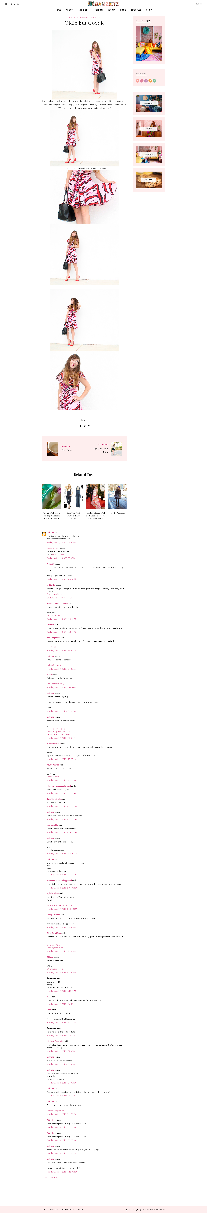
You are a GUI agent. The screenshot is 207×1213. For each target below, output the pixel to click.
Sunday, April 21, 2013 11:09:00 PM (61, 579)
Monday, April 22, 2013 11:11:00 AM (62, 874)
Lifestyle (136, 10)
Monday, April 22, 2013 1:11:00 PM (61, 951)
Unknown (50, 532)
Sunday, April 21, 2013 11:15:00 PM (61, 597)
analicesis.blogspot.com (56, 1110)
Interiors (83, 10)
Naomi (50, 674)
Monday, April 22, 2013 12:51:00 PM (62, 909)
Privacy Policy (68, 1210)
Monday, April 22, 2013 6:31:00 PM (61, 1082)
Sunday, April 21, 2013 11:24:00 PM (61, 619)
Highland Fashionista (55, 1041)
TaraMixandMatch (54, 799)
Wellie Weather (118, 513)
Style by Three (53, 893)
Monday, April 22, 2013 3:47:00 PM (61, 1022)
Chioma (50, 957)
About (69, 10)
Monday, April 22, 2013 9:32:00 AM (61, 793)
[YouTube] (154, 81)
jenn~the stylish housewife (57, 603)
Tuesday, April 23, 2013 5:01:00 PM (61, 1153)
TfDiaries (150, 1210)
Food (123, 10)
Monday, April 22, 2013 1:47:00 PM (61, 972)
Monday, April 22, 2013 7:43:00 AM (61, 738)
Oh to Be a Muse (54, 933)
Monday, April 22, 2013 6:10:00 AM (61, 711)
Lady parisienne (53, 914)
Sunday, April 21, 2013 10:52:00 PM (61, 542)
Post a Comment (51, 1177)
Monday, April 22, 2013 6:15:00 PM (61, 1064)
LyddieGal (51, 585)
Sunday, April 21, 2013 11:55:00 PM (61, 632)
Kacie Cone (51, 1119)
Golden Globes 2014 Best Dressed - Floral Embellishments (95, 516)
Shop (149, 10)
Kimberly (50, 563)
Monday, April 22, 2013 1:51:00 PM (61, 991)
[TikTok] (150, 81)
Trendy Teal (51, 646)
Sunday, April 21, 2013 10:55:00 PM (61, 558)
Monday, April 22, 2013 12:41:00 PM (62, 887)
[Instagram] (141, 81)
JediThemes (162, 1210)
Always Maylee (53, 764)
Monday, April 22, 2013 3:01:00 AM (61, 669)
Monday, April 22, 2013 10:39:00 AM (62, 832)
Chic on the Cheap (54, 594)
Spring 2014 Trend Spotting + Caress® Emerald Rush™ (51, 516)
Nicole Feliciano (54, 743)
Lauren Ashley (53, 825)
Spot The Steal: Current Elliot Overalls (73, 516)
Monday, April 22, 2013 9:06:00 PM (61, 1095)
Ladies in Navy (53, 548)
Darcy (49, 1009)
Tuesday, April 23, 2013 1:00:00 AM (61, 1127)
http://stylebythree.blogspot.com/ (60, 905)
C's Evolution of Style (55, 968)
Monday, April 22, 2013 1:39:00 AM (61, 650)
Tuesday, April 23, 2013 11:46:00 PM (62, 1171)
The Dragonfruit (53, 637)
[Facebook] (137, 81)
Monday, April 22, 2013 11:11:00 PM (61, 1114)
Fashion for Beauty (54, 665)
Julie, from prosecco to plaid (59, 786)
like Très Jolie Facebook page (59, 734)
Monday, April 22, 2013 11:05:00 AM (62, 853)
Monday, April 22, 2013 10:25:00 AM (62, 819)
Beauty (111, 10)
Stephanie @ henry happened (59, 880)
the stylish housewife (55, 615)
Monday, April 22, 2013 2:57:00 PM (61, 1004)
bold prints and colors (78, 18)
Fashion (98, 10)
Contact (54, 1210)
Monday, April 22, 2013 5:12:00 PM (61, 1051)
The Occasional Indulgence (57, 683)
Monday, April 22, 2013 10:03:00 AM (62, 806)
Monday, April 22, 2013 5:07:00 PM (61, 1035)
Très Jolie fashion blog (56, 728)
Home (58, 10)
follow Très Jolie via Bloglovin (58, 731)
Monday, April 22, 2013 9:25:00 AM (61, 759)
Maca (49, 996)
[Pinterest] (146, 81)
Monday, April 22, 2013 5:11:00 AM (61, 687)
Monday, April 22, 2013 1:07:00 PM (61, 927)
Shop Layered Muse (55, 947)
